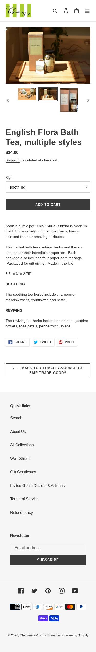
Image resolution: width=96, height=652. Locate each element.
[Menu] (87, 10)
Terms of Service (24, 499)
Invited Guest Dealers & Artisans (37, 485)
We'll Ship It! (20, 458)
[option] (27, 94)
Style (9, 178)
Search (16, 418)
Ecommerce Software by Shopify (65, 635)
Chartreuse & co (31, 635)
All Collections (22, 445)
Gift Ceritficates (23, 472)
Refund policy (21, 512)
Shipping (13, 160)
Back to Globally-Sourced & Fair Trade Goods (51, 370)
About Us (18, 431)
